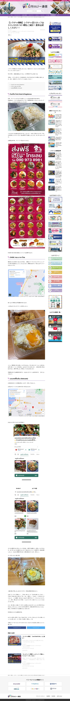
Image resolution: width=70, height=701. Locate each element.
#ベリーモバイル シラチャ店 (13, 32)
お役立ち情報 (24, 15)
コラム (58, 15)
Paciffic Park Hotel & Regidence (17, 84)
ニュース (42, 15)
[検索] (42, 11)
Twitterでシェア (36, 627)
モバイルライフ (17, 15)
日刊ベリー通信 (10, 675)
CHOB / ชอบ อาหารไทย (16, 86)
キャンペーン (31, 15)
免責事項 (48, 696)
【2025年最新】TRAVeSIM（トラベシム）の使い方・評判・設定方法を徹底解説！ (34, 0)
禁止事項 (53, 696)
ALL (11, 15)
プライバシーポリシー (40, 696)
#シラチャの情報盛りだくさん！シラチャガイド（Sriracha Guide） (21, 31)
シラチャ (53, 15)
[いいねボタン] (9, 35)
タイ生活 (47, 15)
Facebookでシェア (17, 627)
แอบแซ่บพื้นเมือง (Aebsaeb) (16, 88)
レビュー (37, 15)
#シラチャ (10, 29)
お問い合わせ (59, 696)
